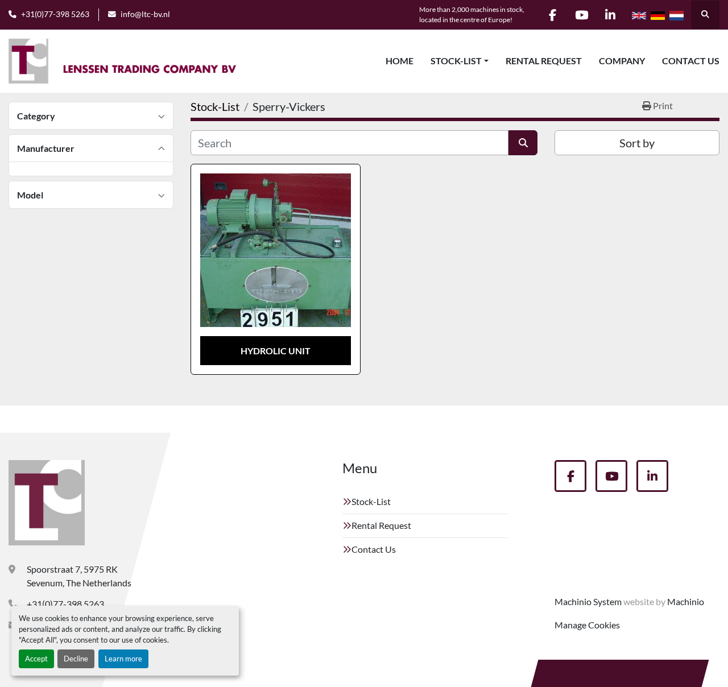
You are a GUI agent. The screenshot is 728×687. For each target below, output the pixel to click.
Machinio (685, 601)
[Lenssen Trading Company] (47, 502)
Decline (76, 658)
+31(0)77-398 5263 (55, 14)
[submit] (522, 142)
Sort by (637, 143)
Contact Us (690, 60)
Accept (36, 658)
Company (622, 60)
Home (399, 60)
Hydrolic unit (276, 350)
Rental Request (544, 60)
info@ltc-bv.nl (145, 14)
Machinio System (588, 601)
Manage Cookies (587, 624)
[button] (460, 61)
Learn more (123, 658)
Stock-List (456, 60)
